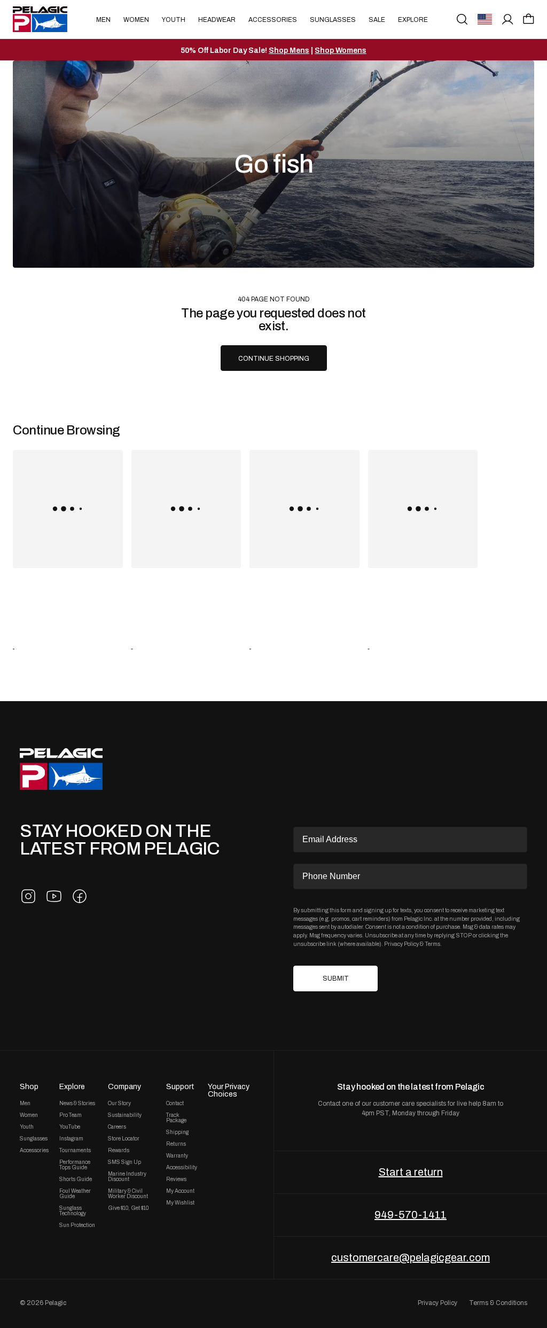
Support (180, 1086)
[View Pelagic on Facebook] (79, 896)
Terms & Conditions (498, 1303)
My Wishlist (180, 1203)
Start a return (411, 1172)
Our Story (119, 1103)
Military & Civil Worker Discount (128, 1194)
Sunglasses (333, 20)
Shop (29, 1086)
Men (103, 20)
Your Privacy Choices (228, 1090)
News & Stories (77, 1103)
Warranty (177, 1156)
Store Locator (123, 1138)
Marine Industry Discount (127, 1176)
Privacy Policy (401, 943)
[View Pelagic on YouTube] (53, 896)
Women (136, 20)
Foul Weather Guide (75, 1194)
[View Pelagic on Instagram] (28, 896)
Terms (432, 943)
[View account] (507, 19)
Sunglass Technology (72, 1211)
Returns (176, 1144)
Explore (413, 20)
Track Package (176, 1118)
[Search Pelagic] (462, 19)
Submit (336, 978)
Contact (175, 1103)
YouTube (69, 1127)
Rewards (118, 1150)
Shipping (177, 1132)
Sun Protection (77, 1225)
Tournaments (75, 1150)
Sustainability (125, 1115)
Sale (377, 20)
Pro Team (70, 1115)
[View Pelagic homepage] (61, 769)
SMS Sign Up (124, 1162)
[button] (528, 18)
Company (124, 1086)
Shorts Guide (75, 1179)
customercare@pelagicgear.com (410, 1257)
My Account (180, 1191)
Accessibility (181, 1167)
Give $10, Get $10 (128, 1208)
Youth (173, 20)
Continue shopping (273, 358)
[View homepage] (40, 19)
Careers (117, 1127)
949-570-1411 (410, 1215)
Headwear (217, 20)
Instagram (71, 1138)
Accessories (272, 20)
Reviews (176, 1179)
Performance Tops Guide (74, 1165)
